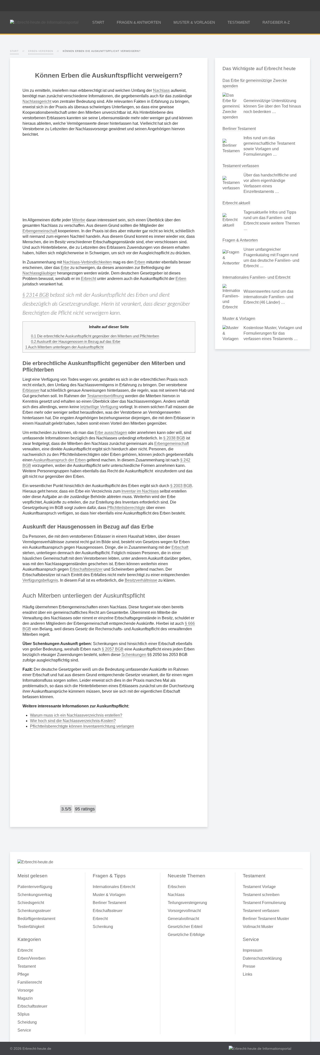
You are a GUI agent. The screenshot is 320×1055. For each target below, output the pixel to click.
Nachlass (161, 90)
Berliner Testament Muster (266, 919)
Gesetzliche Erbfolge (186, 934)
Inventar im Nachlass (140, 491)
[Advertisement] (108, 177)
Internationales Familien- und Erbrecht (256, 277)
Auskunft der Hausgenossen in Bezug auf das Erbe (75, 341)
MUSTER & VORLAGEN (194, 22)
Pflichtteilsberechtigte (126, 508)
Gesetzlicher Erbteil (185, 926)
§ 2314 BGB (35, 295)
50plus (24, 1014)
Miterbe (78, 220)
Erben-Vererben (40, 51)
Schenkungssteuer (34, 911)
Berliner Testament (239, 129)
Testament (27, 966)
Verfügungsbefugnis (40, 580)
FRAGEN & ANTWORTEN (139, 22)
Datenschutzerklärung (262, 958)
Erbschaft (180, 547)
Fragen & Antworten (240, 240)
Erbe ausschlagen (111, 432)
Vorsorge (26, 990)
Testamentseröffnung (105, 396)
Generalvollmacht (183, 919)
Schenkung (103, 926)
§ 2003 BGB (181, 486)
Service (24, 1030)
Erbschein (177, 887)
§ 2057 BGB (113, 649)
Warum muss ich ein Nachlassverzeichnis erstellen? (76, 715)
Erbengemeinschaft (39, 231)
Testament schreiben (261, 895)
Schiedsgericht (31, 903)
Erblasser (31, 390)
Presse (249, 966)
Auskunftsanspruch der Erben (59, 460)
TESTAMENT (239, 22)
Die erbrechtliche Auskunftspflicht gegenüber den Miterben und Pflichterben (95, 336)
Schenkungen (134, 655)
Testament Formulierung (264, 903)
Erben (139, 262)
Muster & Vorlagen (238, 318)
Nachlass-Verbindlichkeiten (87, 262)
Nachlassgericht (36, 101)
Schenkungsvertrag (35, 895)
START (98, 22)
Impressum (252, 950)
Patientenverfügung (35, 887)
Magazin (25, 998)
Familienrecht (30, 982)
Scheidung (27, 1022)
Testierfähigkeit (31, 926)
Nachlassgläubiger (39, 273)
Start (14, 51)
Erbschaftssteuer (32, 1006)
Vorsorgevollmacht (184, 911)
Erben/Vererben (32, 958)
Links (247, 974)
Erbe (65, 267)
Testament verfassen (240, 166)
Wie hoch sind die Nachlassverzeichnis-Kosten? (73, 721)
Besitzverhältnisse (141, 580)
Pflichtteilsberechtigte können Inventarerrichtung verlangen (82, 726)
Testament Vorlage (259, 887)
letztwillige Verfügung (99, 407)
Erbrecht (88, 278)
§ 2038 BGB (174, 438)
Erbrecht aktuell (236, 203)
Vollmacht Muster (258, 926)
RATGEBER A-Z (276, 22)
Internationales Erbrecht (114, 887)
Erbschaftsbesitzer (86, 569)
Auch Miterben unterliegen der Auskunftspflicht (64, 347)
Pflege (23, 974)
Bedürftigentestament (36, 919)
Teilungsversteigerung (187, 903)
